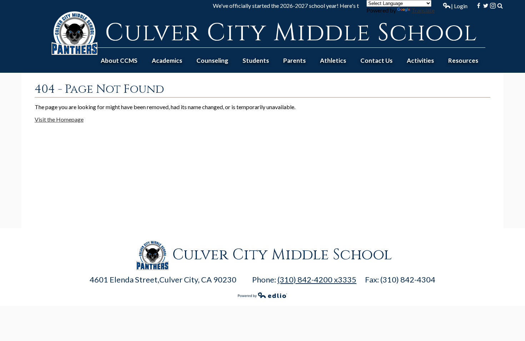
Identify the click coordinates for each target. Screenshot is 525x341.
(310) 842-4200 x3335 (317, 279)
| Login (459, 5)
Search (500, 6)
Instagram (493, 6)
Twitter (486, 6)
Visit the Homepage (59, 119)
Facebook (478, 6)
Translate (423, 10)
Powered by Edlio (262, 295)
